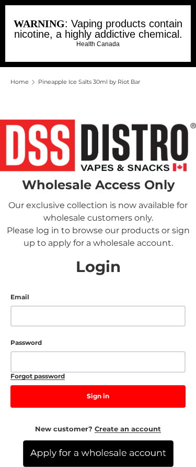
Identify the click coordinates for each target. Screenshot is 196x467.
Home (19, 82)
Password (26, 342)
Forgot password (37, 376)
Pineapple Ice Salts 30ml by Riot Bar (89, 82)
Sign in (98, 396)
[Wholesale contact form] (98, 453)
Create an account (128, 429)
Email (19, 297)
